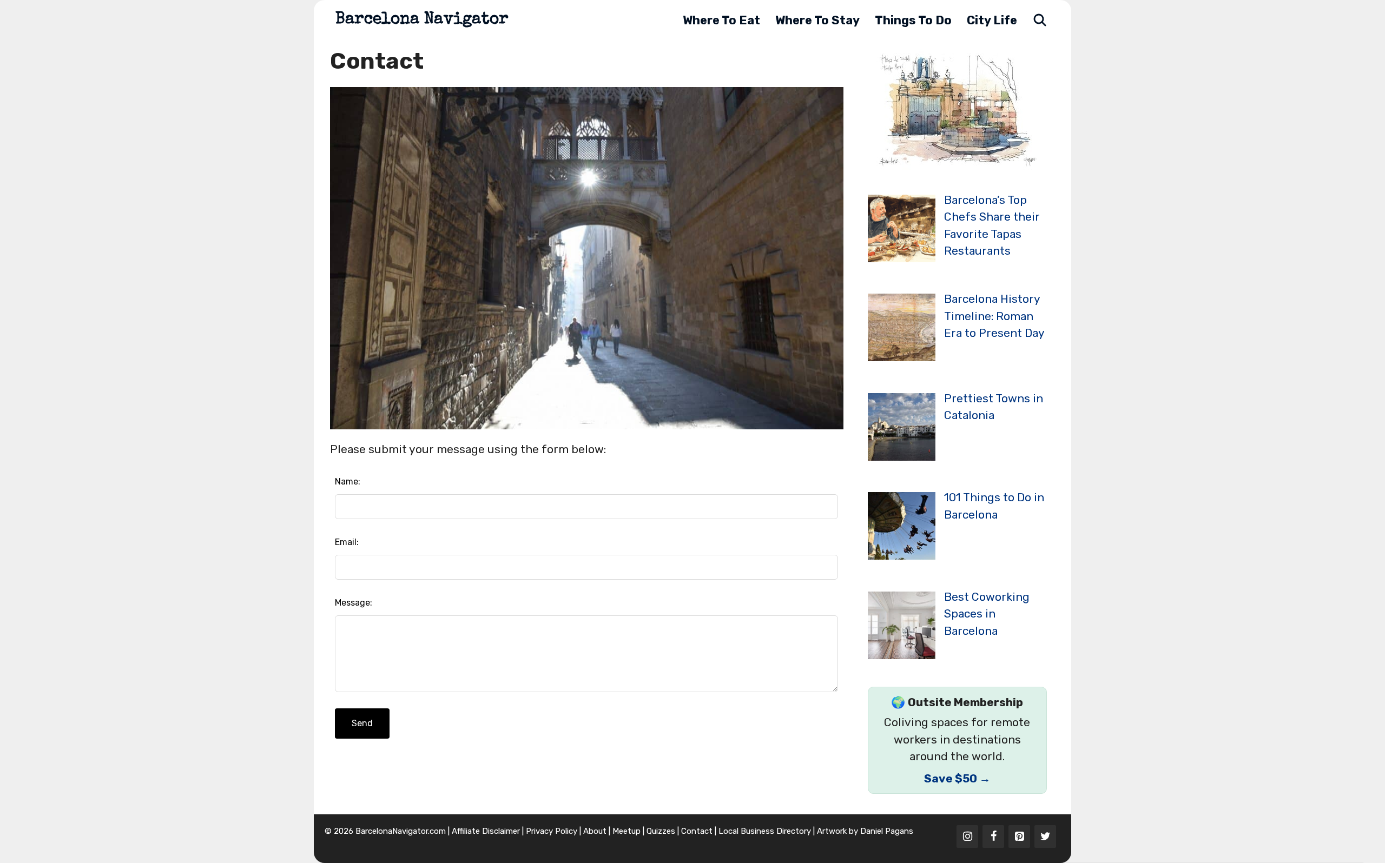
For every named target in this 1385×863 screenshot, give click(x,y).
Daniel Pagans (886, 831)
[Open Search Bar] (1040, 20)
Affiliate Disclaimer (486, 831)
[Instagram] (967, 836)
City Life (992, 20)
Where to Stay (817, 20)
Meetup (626, 831)
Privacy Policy (551, 831)
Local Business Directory (764, 831)
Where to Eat (721, 20)
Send (362, 723)
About (594, 831)
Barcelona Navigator (422, 20)
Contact (697, 831)
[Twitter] (1045, 836)
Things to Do (913, 20)
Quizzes (661, 831)
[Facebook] (993, 836)
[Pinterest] (1019, 836)
